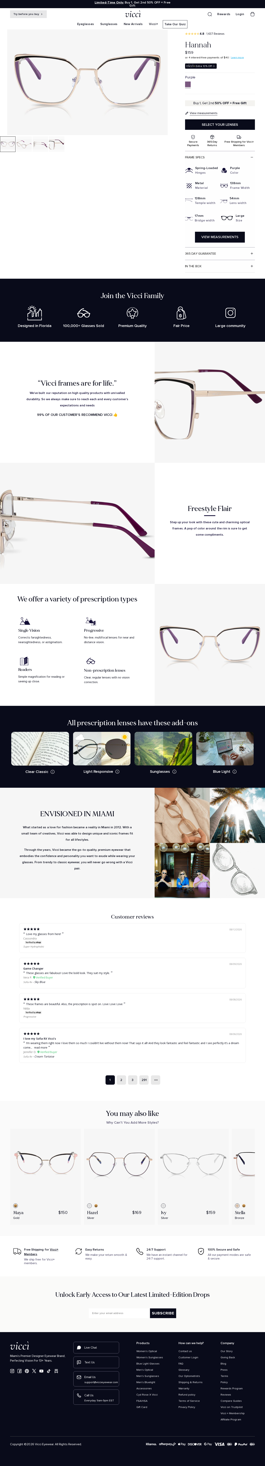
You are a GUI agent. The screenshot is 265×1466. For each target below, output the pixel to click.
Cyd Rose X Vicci (147, 1394)
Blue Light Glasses (147, 1363)
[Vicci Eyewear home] (132, 14)
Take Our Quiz (175, 24)
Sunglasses (109, 24)
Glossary (183, 1370)
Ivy (164, 1212)
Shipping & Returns (190, 1382)
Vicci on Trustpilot (232, 1407)
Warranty (183, 1388)
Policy (224, 1382)
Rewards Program (232, 1388)
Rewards (223, 14)
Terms (224, 1376)
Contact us (185, 1351)
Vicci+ (153, 24)
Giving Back (228, 1357)
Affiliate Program (231, 1419)
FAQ (180, 1363)
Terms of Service (189, 1401)
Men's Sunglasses (147, 1376)
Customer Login (188, 1357)
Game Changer (33, 968)
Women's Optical (146, 1351)
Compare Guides (231, 1401)
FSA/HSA (141, 1401)
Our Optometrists (189, 1376)
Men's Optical (144, 1370)
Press (224, 1370)
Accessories (144, 1388)
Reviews (226, 1394)
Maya (18, 1212)
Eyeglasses (85, 24)
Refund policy (186, 1394)
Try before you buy (26, 14)
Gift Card (141, 1407)
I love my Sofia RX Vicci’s (39, 1038)
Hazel (92, 1212)
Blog (223, 1363)
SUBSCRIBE (163, 1313)
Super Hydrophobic (33, 946)
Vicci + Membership (233, 1413)
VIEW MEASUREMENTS (219, 237)
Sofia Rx (27, 982)
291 (144, 1080)
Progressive (29, 1016)
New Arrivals (133, 24)
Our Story (227, 1351)
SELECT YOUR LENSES (220, 124)
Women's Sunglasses (149, 1357)
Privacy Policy (186, 1407)
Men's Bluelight (145, 1382)
